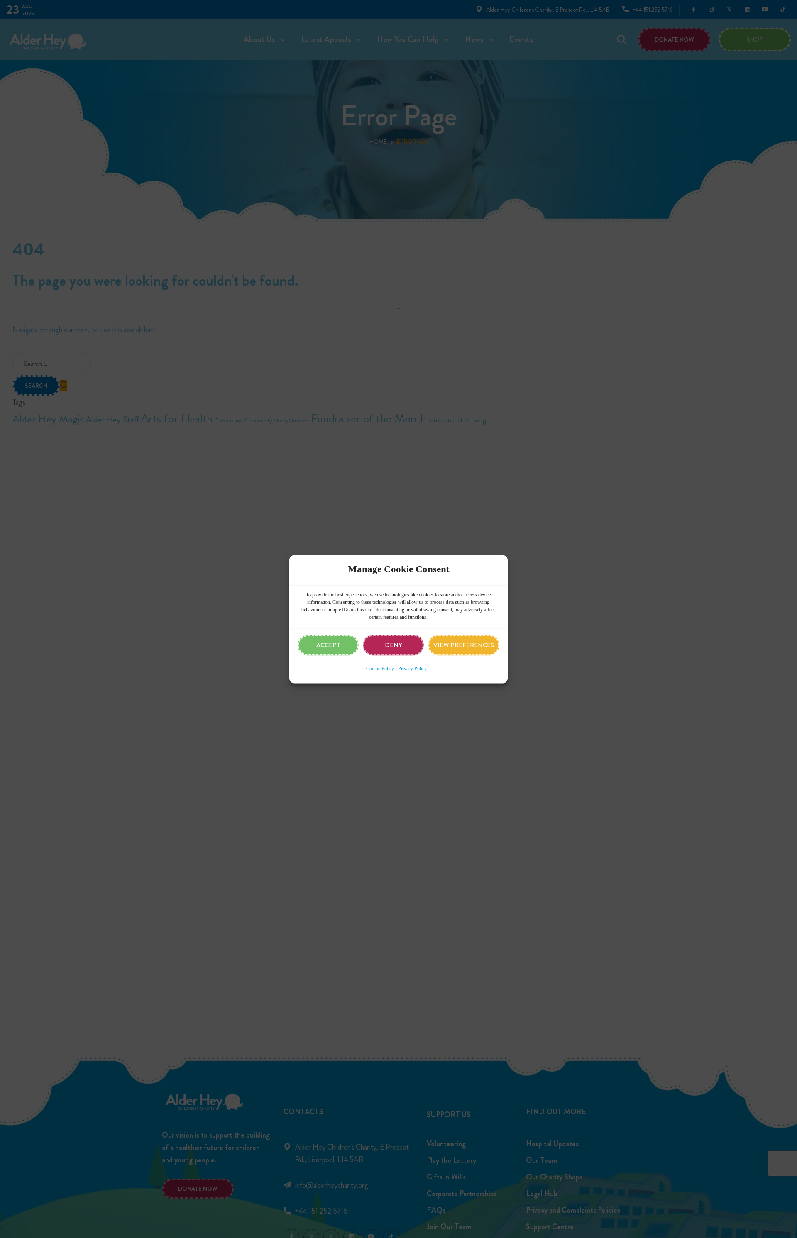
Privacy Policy (412, 668)
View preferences (463, 645)
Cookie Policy (380, 668)
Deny (393, 645)
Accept (328, 645)
